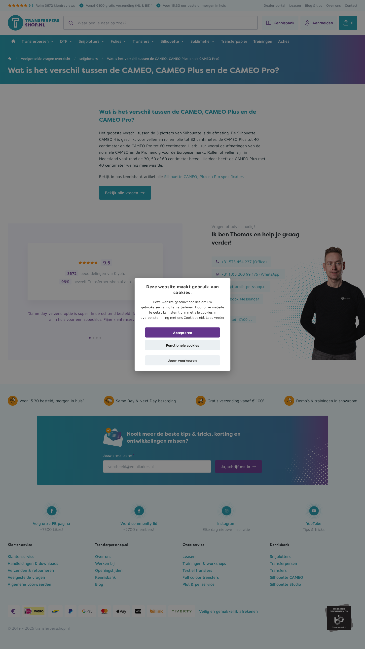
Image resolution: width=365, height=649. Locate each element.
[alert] (182, 324)
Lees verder (215, 317)
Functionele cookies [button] (182, 345)
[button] (182, 360)
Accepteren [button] (182, 332)
